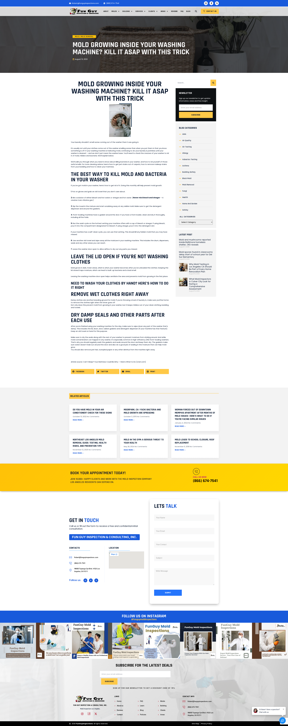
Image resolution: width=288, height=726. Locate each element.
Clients (151, 11)
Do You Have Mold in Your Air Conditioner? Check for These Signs (92, 411)
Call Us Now (199, 477)
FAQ (182, 11)
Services (139, 11)
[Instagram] (206, 3)
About (106, 11)
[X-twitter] (217, 3)
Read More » (78, 420)
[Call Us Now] (196, 471)
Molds (114, 11)
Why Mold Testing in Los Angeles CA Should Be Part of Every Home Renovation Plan (200, 268)
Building (126, 11)
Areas (163, 11)
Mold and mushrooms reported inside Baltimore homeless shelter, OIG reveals (195, 242)
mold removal (87, 37)
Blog (188, 11)
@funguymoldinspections (144, 619)
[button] (196, 11)
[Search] (213, 83)
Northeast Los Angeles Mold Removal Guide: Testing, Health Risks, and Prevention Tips (89, 443)
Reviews (174, 11)
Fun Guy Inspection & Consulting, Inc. (90, 705)
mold (77, 37)
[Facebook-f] (211, 3)
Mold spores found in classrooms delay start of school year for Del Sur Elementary (196, 254)
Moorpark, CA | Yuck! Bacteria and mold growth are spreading (142, 411)
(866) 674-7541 (205, 480)
